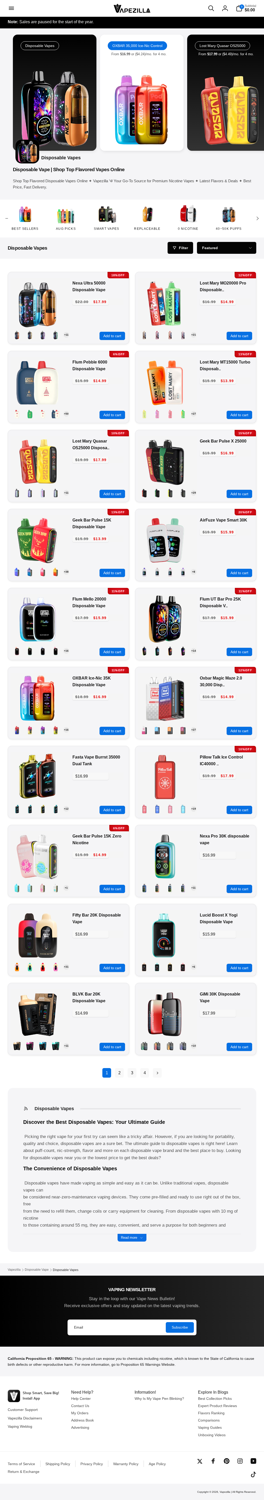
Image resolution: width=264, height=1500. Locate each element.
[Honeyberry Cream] (30, 967)
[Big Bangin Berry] (30, 493)
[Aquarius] (17, 493)
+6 (193, 966)
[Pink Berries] (144, 730)
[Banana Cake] (144, 414)
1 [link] (107, 1073)
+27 (193, 413)
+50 (66, 413)
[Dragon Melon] (43, 572)
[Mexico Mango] (43, 809)
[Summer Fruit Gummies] (43, 414)
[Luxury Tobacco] (144, 335)
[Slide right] (257, 218)
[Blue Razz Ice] (144, 572)
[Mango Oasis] (17, 335)
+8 (193, 571)
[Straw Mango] (170, 651)
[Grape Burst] (183, 572)
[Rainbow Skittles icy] (17, 414)
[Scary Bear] (183, 335)
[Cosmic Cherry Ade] (56, 493)
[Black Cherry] (17, 572)
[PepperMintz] (144, 493)
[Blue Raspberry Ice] (43, 1046)
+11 (66, 334)
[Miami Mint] (56, 809)
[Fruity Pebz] (56, 730)
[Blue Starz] (43, 493)
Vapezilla (225, 1491)
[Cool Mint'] (30, 414)
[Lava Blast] (43, 967)
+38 (66, 571)
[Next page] (157, 1073)
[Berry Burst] (157, 414)
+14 (193, 650)
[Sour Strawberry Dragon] (157, 335)
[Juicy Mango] (170, 730)
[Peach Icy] (56, 651)
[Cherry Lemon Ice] (183, 967)
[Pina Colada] (170, 1046)
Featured (210, 248)
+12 (66, 808)
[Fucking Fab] (183, 809)
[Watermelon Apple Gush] (43, 730)
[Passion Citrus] (56, 414)
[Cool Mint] (183, 493)
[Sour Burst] (183, 651)
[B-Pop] (43, 335)
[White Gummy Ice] (30, 335)
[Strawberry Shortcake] (30, 730)
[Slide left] (6, 218)
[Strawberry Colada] (170, 493)
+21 (193, 334)
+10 (193, 1045)
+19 (193, 808)
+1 (66, 887)
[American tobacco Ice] (17, 1046)
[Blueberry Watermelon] (170, 572)
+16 (66, 650)
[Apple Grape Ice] (30, 1046)
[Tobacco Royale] (183, 730)
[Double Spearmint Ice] (56, 1046)
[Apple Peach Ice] (144, 967)
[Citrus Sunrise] (183, 414)
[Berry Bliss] (30, 572)
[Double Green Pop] (144, 651)
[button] (10, 8)
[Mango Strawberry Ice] (170, 967)
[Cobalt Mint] (157, 730)
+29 (193, 492)
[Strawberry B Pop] (43, 888)
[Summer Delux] (17, 651)
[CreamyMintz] (157, 493)
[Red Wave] (170, 335)
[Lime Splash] (157, 651)
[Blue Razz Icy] (43, 651)
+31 (66, 966)
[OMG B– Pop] (56, 572)
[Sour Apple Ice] (56, 335)
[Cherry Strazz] (170, 414)
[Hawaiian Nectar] (17, 967)
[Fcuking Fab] (17, 888)
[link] (142, 93)
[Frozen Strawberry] (170, 888)
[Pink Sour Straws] (56, 967)
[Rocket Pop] (17, 730)
